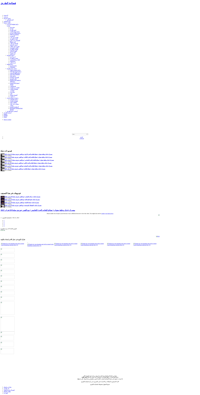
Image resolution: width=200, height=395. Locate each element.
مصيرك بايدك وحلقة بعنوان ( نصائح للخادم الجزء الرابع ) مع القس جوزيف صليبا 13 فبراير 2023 (28, 154)
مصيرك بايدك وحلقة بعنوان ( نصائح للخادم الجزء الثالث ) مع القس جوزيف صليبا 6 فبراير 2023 (28, 157)
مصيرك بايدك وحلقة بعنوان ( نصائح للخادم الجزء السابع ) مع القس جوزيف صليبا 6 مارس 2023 (28, 166)
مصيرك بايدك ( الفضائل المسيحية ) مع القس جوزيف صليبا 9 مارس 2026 (23, 205)
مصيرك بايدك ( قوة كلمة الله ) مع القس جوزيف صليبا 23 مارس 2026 (22, 199)
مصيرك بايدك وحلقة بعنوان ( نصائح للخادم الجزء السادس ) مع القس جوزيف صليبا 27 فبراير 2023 (29, 160)
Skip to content (7, 119)
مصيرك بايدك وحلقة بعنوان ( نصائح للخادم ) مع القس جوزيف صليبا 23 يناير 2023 (25, 169)
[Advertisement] (29, 9)
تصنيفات (82, 138)
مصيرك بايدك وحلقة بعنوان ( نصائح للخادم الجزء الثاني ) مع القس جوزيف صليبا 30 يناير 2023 (28, 163)
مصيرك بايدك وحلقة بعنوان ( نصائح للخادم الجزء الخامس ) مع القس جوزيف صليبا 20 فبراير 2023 (38, 210)
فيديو (81, 137)
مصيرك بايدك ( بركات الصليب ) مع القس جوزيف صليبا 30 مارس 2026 (22, 196)
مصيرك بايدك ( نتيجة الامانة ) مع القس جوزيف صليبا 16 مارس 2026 (22, 202)
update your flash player (107, 213)
